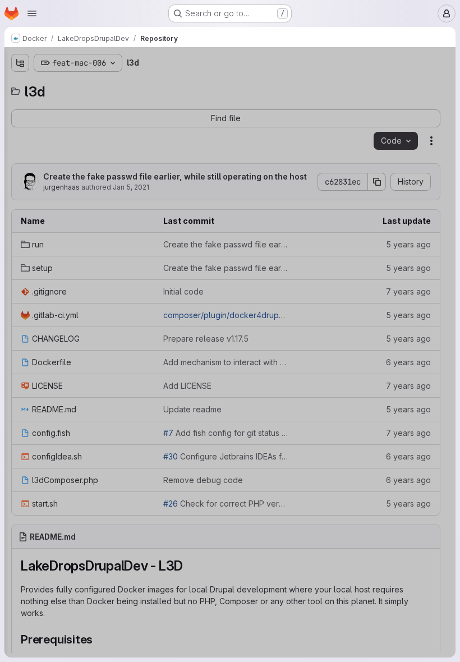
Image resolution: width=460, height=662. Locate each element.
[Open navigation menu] (32, 13)
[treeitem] (93, 105)
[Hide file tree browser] (20, 63)
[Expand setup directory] (20, 123)
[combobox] (92, 85)
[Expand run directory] (20, 105)
